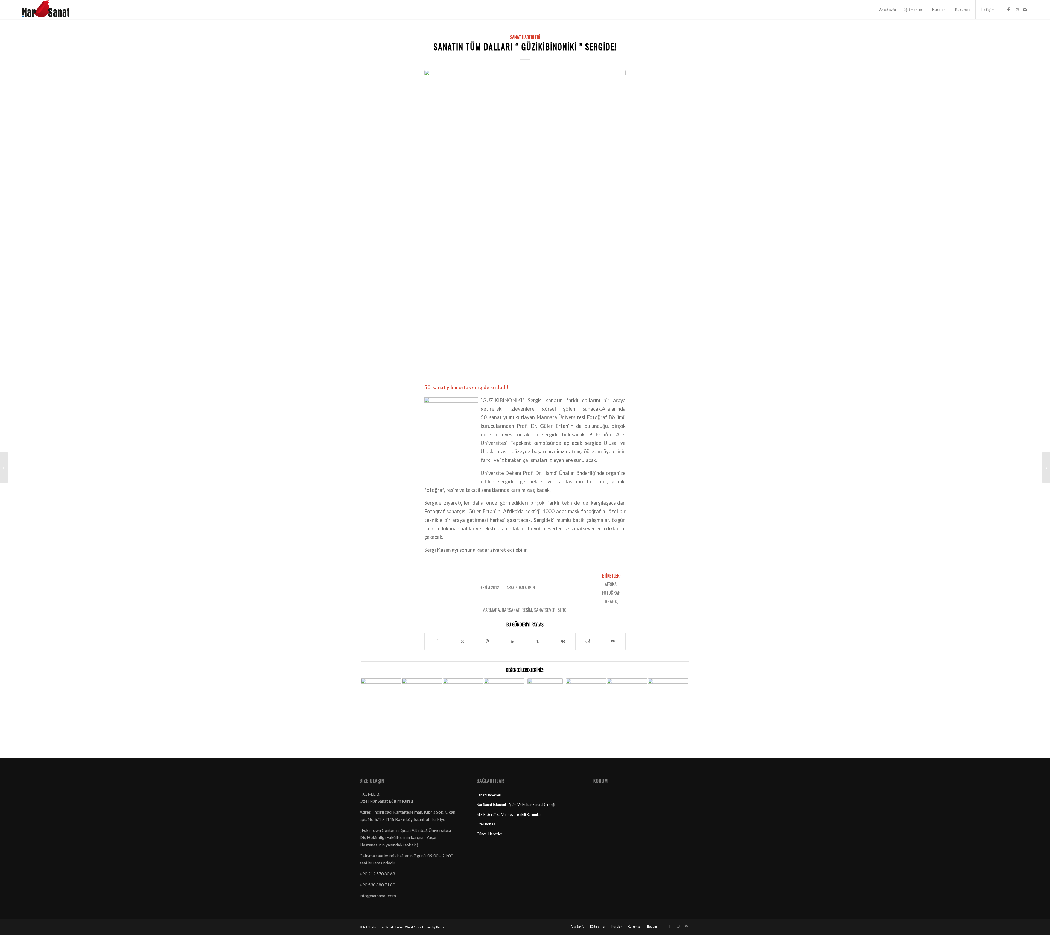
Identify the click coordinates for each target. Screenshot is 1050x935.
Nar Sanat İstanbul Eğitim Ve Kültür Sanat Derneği (516, 804)
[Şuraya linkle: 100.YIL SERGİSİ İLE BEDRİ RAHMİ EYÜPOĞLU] (545, 702)
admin (530, 587)
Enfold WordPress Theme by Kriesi (420, 927)
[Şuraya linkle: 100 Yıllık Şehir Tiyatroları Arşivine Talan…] (668, 689)
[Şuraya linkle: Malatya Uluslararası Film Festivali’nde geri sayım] (463, 689)
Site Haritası (486, 824)
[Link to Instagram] (1017, 9)
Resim (526, 609)
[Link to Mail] (1025, 9)
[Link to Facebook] (1008, 9)
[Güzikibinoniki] (525, 223)
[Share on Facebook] (437, 641)
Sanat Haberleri (525, 37)
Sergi (563, 609)
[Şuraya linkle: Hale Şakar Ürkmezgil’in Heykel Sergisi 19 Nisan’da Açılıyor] (627, 698)
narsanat (511, 609)
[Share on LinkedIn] (512, 641)
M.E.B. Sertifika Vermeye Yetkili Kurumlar (509, 814)
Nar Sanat (386, 927)
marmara (491, 609)
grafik (611, 601)
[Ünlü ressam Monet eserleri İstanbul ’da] (4, 467)
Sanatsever (545, 609)
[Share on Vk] (562, 641)
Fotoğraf (610, 592)
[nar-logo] (49, 9)
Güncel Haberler (489, 834)
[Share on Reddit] (588, 641)
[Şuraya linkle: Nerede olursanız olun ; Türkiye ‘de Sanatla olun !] (381, 697)
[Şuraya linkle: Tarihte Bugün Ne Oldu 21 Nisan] (504, 691)
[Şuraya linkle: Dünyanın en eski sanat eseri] (586, 695)
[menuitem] (887, 9)
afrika (611, 584)
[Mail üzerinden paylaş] (612, 641)
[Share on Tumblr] (537, 641)
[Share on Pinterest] (487, 641)
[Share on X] (462, 641)
